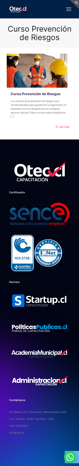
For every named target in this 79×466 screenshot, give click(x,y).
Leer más (64, 126)
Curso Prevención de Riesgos (36, 94)
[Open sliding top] (74, 4)
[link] (39, 301)
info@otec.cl (16, 432)
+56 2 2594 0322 (18, 425)
